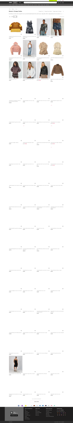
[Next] (63, 11)
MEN (20, 2)
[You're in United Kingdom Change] (63, 0)
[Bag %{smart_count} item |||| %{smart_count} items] (63, 2)
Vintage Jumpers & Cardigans (57, 11)
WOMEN (15, 2)
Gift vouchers (47, 411)
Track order (26, 411)
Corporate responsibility (38, 412)
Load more (36, 401)
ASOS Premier (26, 413)
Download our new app (53, 0)
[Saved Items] (61, 2)
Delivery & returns (27, 412)
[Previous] (37, 11)
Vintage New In (41, 11)
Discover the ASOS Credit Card (50, 416)
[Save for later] (21, 34)
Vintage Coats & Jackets (48, 11)
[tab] (10, 5)
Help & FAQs (59, 0)
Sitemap (26, 416)
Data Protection (27, 417)
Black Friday (47, 413)
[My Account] (59, 2)
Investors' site (37, 413)
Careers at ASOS (37, 411)
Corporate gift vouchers (49, 412)
